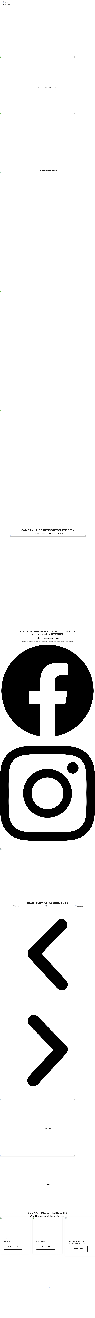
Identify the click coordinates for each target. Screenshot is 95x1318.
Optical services (17, 1277)
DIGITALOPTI (79, 1316)
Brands (14, 1274)
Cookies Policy (54, 1277)
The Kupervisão (17, 1281)
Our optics (15, 1284)
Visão (6, 1239)
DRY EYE (7, 1241)
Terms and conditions (56, 1274)
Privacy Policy (53, 1281)
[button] (47, 955)
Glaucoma (40, 1241)
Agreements (16, 1288)
